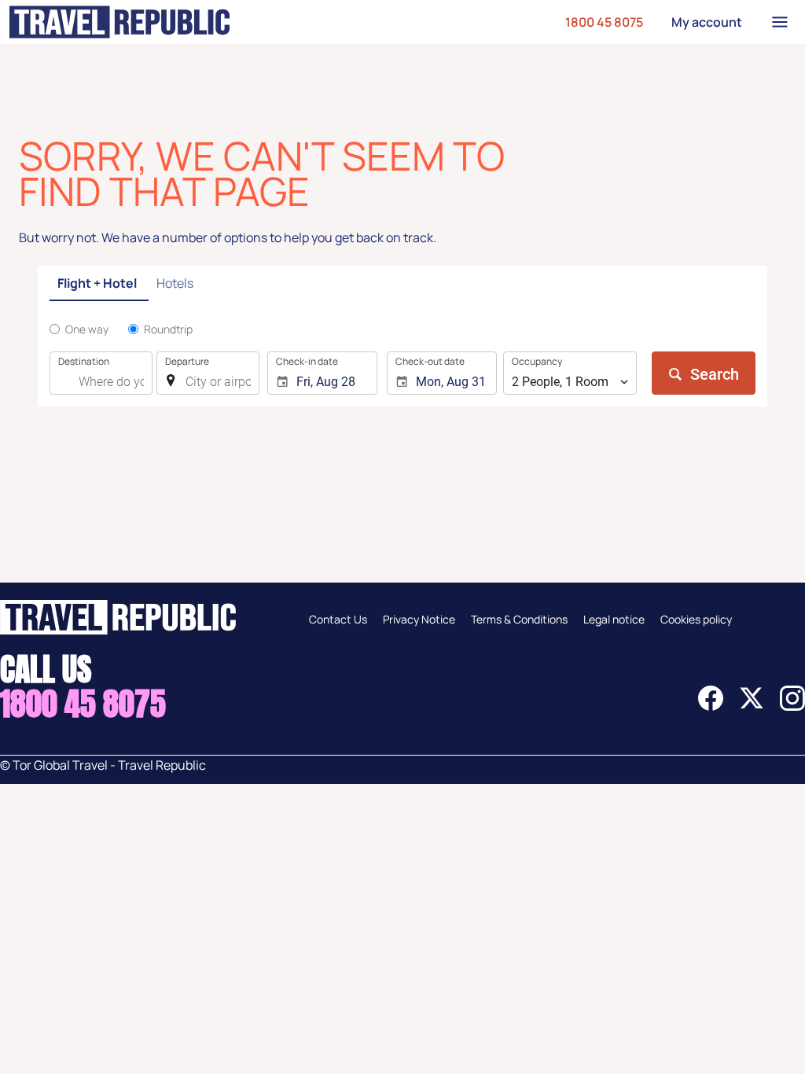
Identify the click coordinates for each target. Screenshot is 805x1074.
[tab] (99, 284)
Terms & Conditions (519, 619)
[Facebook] (710, 706)
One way (86, 329)
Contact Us (338, 619)
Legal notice (614, 619)
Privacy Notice (419, 619)
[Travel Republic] (119, 22)
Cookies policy (696, 619)
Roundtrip (168, 329)
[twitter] (751, 706)
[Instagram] (792, 706)
